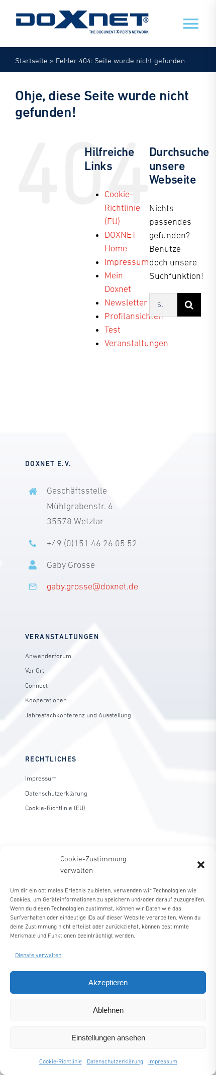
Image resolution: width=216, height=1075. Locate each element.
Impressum (162, 1061)
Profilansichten (133, 316)
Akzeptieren (108, 982)
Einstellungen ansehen (108, 1037)
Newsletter (125, 302)
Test (112, 330)
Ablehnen (108, 1010)
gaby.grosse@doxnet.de (92, 586)
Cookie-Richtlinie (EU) (122, 207)
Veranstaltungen (136, 343)
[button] (201, 865)
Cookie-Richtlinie (60, 1061)
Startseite (31, 60)
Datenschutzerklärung (115, 1061)
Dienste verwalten (38, 955)
